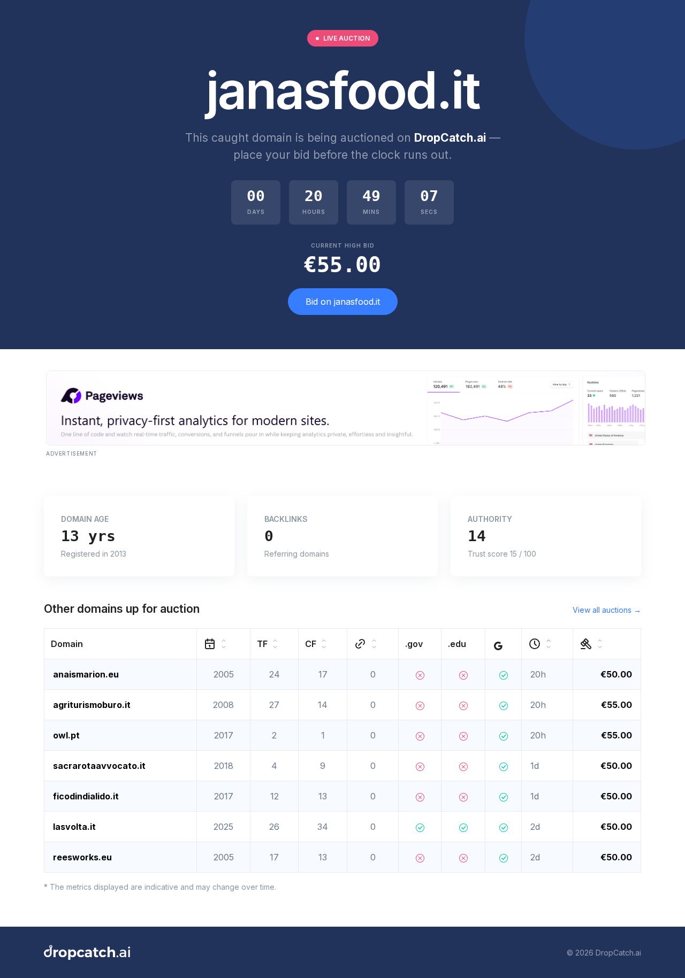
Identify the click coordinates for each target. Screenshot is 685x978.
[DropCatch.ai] (87, 952)
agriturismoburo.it (92, 704)
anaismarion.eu (86, 674)
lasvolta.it (74, 826)
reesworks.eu (82, 857)
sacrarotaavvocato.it (99, 765)
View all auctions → (607, 609)
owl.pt (66, 735)
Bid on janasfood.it (343, 301)
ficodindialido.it (86, 796)
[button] (120, 644)
